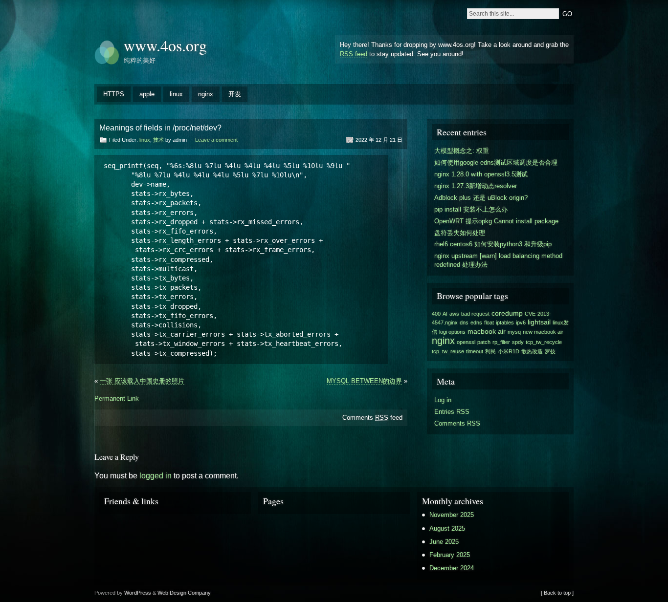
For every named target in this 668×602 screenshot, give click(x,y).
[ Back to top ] (557, 593)
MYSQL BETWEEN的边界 (364, 381)
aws (454, 314)
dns (464, 322)
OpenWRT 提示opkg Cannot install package (496, 221)
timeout (474, 351)
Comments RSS (457, 423)
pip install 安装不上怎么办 (471, 209)
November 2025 (451, 514)
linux (176, 94)
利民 (490, 351)
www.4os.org (165, 45)
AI (445, 314)
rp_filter (501, 342)
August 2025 (447, 528)
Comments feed (372, 417)
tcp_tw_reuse (448, 351)
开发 (234, 94)
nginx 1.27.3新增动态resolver (475, 186)
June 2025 (444, 541)
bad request (475, 314)
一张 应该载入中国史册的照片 (142, 381)
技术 (158, 140)
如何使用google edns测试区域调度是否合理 (495, 162)
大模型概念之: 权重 (461, 150)
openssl (466, 342)
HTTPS (113, 94)
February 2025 (449, 555)
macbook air (487, 331)
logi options (452, 332)
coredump (507, 313)
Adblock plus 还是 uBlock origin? (481, 197)
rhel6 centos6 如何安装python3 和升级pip (493, 244)
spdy (518, 342)
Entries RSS (451, 411)
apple (147, 94)
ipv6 (521, 322)
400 (436, 314)
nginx (205, 94)
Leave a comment (216, 140)
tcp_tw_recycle (544, 342)
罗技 (550, 351)
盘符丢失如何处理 (459, 232)
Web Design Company (184, 593)
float (489, 322)
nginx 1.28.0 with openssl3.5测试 (481, 174)
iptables (505, 322)
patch (483, 342)
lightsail (539, 322)
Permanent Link (116, 398)
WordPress (137, 593)
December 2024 (451, 568)
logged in (155, 476)
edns (476, 322)
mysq (514, 332)
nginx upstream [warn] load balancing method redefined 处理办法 (498, 260)
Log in (442, 400)
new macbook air (543, 332)
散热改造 (532, 351)
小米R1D (508, 351)
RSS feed (353, 54)
